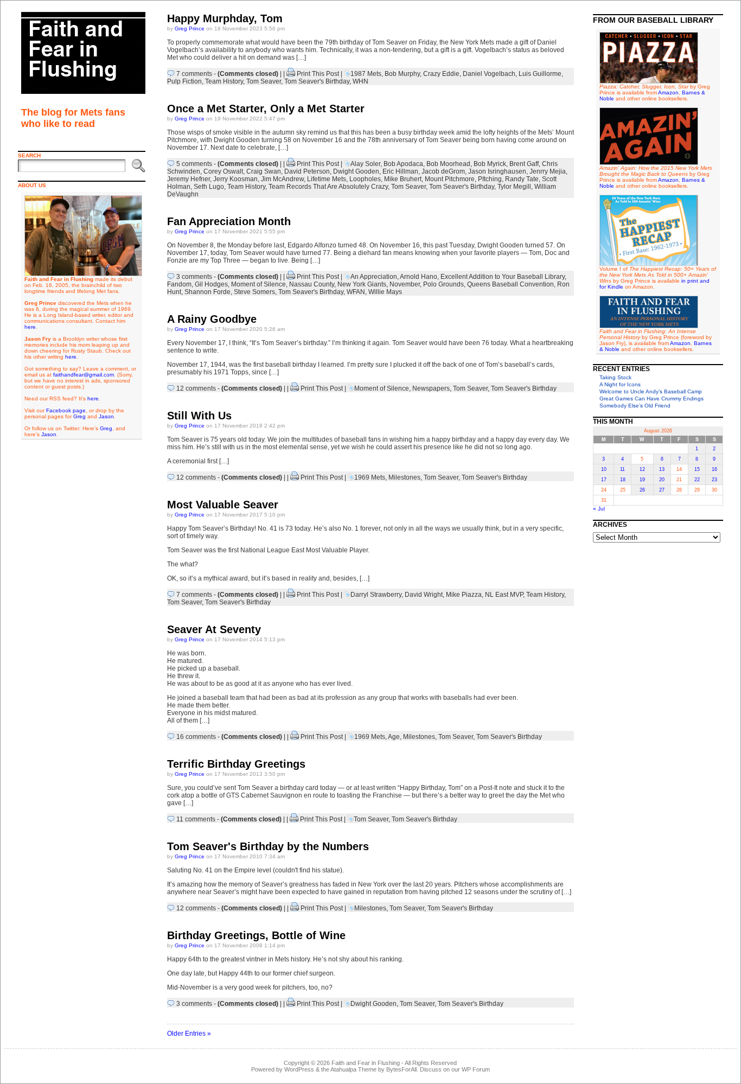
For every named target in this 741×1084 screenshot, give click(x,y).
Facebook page (66, 410)
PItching (490, 179)
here (30, 327)
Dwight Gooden (356, 171)
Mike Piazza (464, 594)
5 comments (194, 164)
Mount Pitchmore (450, 179)
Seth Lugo (209, 186)
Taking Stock (615, 377)
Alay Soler (365, 164)
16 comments (196, 737)
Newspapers (431, 388)
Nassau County (311, 284)
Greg (79, 416)
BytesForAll (401, 1069)
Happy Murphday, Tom (225, 18)
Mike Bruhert (402, 179)
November (404, 284)
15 (697, 469)
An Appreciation (373, 276)
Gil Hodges (211, 284)
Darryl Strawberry (375, 594)
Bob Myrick (490, 164)
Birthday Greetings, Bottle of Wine (256, 935)
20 (662, 479)
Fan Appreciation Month (229, 221)
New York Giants (361, 284)
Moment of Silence (258, 284)
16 (714, 469)
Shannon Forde (207, 292)
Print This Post (318, 74)
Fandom (179, 284)
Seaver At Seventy (214, 629)
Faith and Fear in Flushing (365, 1063)
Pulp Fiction (184, 81)
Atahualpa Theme (353, 1069)
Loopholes (365, 179)
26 (642, 490)
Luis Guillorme (540, 74)
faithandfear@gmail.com (83, 375)
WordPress (299, 1069)
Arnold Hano (418, 276)
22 (697, 479)
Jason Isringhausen (497, 171)
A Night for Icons (620, 384)
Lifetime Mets (326, 179)
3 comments (194, 276)
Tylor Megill (514, 186)
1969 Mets (369, 477)
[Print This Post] (290, 74)
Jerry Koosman (235, 179)
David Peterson (307, 171)
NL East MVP (504, 594)
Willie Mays (385, 292)
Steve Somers (254, 292)
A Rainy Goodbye (212, 319)
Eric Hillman (400, 171)
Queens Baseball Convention (510, 284)
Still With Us (199, 416)
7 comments (194, 74)
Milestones (404, 477)
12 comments (196, 388)
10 (603, 469)
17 (603, 479)
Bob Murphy (402, 74)
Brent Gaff (524, 164)
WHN (360, 81)
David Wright (424, 594)
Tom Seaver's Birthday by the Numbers (268, 846)
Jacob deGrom (443, 171)
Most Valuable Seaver (222, 505)
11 (622, 469)
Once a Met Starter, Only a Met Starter (266, 108)
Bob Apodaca (403, 164)
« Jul (599, 509)
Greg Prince (190, 28)
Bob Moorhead (448, 164)
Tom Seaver (263, 81)
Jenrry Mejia (547, 171)
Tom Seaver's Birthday (316, 81)
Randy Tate (522, 179)
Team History (224, 81)
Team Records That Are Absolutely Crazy (328, 186)
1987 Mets (365, 74)
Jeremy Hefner (188, 179)
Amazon (668, 92)
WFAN (356, 292)
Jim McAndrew (282, 179)
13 (662, 469)
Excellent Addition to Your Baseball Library (502, 276)
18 (622, 479)
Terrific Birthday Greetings (236, 764)
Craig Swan (263, 171)
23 (714, 479)
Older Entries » (189, 1033)
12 (642, 469)
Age (394, 737)
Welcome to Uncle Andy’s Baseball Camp (650, 391)
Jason (106, 416)
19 (642, 479)
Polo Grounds (443, 284)
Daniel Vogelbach (489, 74)
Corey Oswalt (223, 171)
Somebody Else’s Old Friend (634, 406)
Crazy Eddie (441, 74)
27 (662, 490)
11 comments (195, 819)
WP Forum (476, 1069)
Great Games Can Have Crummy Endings (651, 398)
